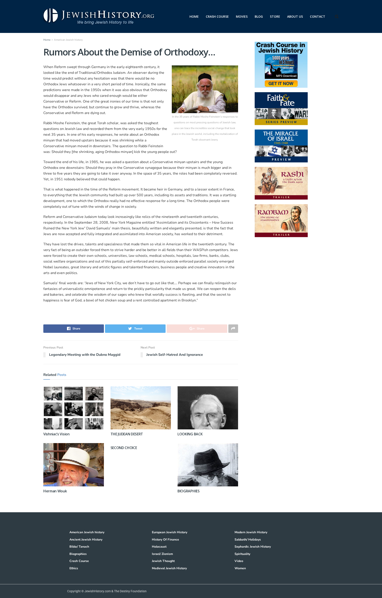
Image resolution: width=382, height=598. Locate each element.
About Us (295, 16)
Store (275, 16)
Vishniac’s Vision (56, 434)
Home (194, 16)
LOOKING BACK (190, 434)
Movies (242, 16)
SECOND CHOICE (124, 447)
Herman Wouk (55, 491)
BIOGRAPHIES (188, 491)
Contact (317, 16)
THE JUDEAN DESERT (127, 434)
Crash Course (217, 16)
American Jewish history (68, 40)
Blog (259, 16)
